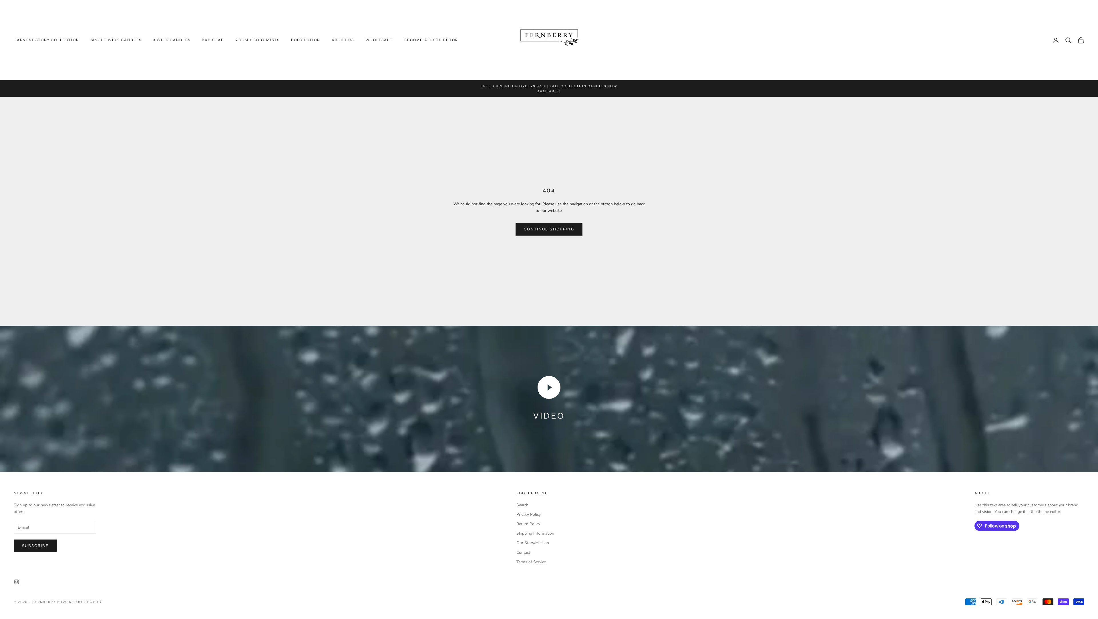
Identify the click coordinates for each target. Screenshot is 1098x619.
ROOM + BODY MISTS (257, 40)
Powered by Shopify (79, 602)
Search (522, 505)
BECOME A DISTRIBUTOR (431, 40)
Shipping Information (535, 533)
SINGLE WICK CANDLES (116, 40)
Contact (523, 552)
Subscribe (35, 545)
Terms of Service (531, 562)
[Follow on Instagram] (16, 582)
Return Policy (528, 524)
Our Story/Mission (532, 543)
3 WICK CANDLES (171, 40)
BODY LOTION (305, 40)
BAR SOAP (213, 40)
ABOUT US (343, 40)
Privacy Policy (528, 514)
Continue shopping (549, 229)
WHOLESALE (379, 40)
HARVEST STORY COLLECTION (46, 40)
